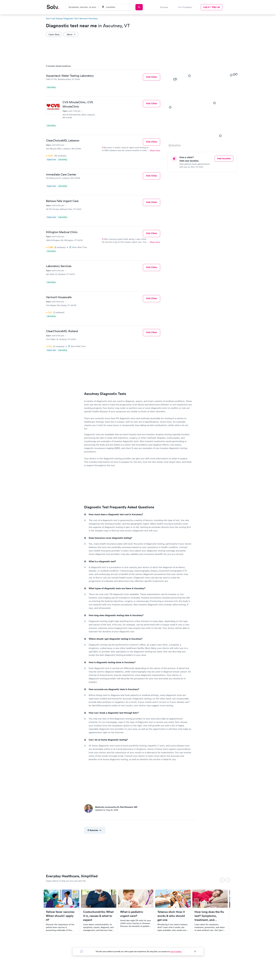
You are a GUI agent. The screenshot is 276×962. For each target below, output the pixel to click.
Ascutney (93, 18)
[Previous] (222, 880)
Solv (48, 18)
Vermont (83, 18)
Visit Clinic (151, 76)
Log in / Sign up (211, 6)
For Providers (185, 7)
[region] (203, 105)
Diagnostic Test (71, 18)
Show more (155, 150)
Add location (224, 158)
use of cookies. (176, 951)
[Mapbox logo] (174, 145)
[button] (214, 103)
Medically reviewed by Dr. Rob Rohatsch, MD (116, 807)
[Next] (227, 880)
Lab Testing (57, 18)
